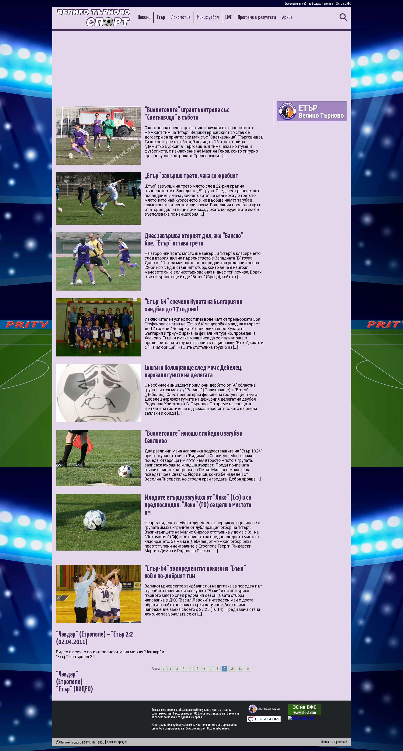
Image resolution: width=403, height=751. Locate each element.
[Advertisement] (201, 66)
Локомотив (181, 17)
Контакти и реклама (334, 742)
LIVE (228, 17)
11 (240, 668)
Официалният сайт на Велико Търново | (310, 3)
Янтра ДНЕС (343, 3)
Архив (287, 17)
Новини (144, 17)
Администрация (117, 742)
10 (232, 668)
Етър (161, 17)
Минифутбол (208, 17)
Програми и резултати (257, 17)
